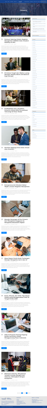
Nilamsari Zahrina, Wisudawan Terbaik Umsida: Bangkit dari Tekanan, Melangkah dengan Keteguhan (15, 376)
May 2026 (34, 45)
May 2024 (34, 84)
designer (12, 113)
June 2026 (34, 43)
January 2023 (34, 100)
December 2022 (35, 102)
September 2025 (35, 59)
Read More (4, 53)
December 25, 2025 (7, 261)
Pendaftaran (44, 1)
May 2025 (34, 66)
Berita (16, 113)
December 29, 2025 (7, 224)
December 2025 (35, 54)
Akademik (18, 399)
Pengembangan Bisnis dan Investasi (21, 403)
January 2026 (34, 52)
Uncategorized (34, 124)
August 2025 (34, 61)
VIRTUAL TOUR (36, 1)
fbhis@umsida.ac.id (4, 404)
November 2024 (35, 75)
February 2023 (34, 98)
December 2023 (35, 86)
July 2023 (34, 91)
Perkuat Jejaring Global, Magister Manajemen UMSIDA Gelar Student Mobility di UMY (16, 40)
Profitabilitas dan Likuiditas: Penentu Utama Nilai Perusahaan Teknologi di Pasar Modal (16, 110)
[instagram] (45, 406)
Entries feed (34, 134)
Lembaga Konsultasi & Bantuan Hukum (37, 402)
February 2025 (34, 70)
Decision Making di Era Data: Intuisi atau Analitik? (16, 148)
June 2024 (34, 82)
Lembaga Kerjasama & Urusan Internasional (37, 400)
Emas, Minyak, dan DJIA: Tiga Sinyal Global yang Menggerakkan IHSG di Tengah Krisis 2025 (16, 297)
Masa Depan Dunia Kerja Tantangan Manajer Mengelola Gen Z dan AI (17, 259)
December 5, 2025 (6, 300)
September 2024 (35, 77)
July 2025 (34, 63)
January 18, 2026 (6, 188)
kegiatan (34, 115)
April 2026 (34, 47)
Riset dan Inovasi (35, 122)
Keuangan (18, 400)
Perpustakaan (18, 404)
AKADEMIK (11, 1)
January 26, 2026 (6, 113)
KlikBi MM (15, 1)
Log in (33, 132)
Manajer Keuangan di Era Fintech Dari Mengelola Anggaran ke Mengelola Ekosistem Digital (16, 221)
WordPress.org (34, 137)
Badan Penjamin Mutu (34, 399)
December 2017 (35, 107)
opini (33, 117)
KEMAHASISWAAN (26, 1)
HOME (6, 1)
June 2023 (34, 93)
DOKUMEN (31, 1)
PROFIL (9, 1)
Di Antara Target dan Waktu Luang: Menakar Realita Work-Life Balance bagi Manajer (16, 74)
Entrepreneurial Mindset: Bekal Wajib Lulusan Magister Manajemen (17, 185)
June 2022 (34, 105)
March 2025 (34, 68)
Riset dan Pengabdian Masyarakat (21, 402)
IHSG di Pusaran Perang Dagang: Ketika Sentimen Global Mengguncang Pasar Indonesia (15, 336)
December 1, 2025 (6, 339)
